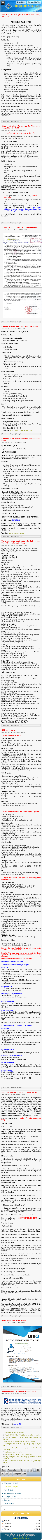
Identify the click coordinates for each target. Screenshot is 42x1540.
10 (38, 1470)
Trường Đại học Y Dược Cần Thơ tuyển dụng (19, 227)
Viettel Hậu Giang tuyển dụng (14, 1433)
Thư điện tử (21, 2)
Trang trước (12, 1470)
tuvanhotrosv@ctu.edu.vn (21, 1538)
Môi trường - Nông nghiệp (12, 1493)
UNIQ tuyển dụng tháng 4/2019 (14, 1320)
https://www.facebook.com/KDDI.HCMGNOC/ (17, 958)
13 (11, 1474)
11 (3, 1474)
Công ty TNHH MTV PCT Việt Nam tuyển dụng (20, 326)
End (24, 1474)
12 (7, 1474)
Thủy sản (7, 1500)
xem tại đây (17, 1424)
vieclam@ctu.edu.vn (23, 1537)
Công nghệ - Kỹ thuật (11, 1483)
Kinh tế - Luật (8, 1490)
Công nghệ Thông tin (15, 121)
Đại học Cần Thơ (34, 2)
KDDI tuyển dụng (8, 730)
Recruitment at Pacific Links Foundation (18, 1454)
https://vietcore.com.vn (16, 533)
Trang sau (17, 1474)
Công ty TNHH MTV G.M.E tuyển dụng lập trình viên (22, 1435)
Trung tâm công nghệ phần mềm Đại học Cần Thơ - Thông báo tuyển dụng (21, 542)
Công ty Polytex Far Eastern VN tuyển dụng (19, 1391)
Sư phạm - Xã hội (10, 1497)
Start (3, 1470)
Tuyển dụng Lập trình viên (13, 1452)
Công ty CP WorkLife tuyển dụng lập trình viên (20, 1441)
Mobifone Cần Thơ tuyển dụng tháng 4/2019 (19, 1092)
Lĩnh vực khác (9, 1503)
